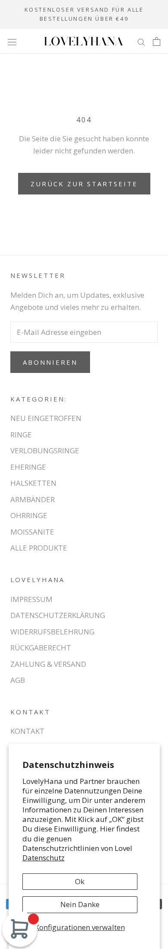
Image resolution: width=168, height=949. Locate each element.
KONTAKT (27, 731)
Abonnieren (50, 362)
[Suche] (141, 41)
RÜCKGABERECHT (40, 648)
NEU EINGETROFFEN (45, 418)
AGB (17, 680)
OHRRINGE (28, 515)
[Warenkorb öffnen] (156, 41)
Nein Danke (80, 904)
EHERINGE (28, 467)
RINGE (21, 434)
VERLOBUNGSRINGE (44, 450)
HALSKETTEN (33, 483)
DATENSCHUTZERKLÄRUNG (57, 615)
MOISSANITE (32, 532)
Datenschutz (43, 858)
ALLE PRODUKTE (38, 548)
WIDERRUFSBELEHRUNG (52, 632)
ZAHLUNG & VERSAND (48, 664)
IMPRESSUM (31, 599)
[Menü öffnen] (12, 41)
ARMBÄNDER (32, 499)
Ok (79, 881)
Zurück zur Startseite (84, 183)
